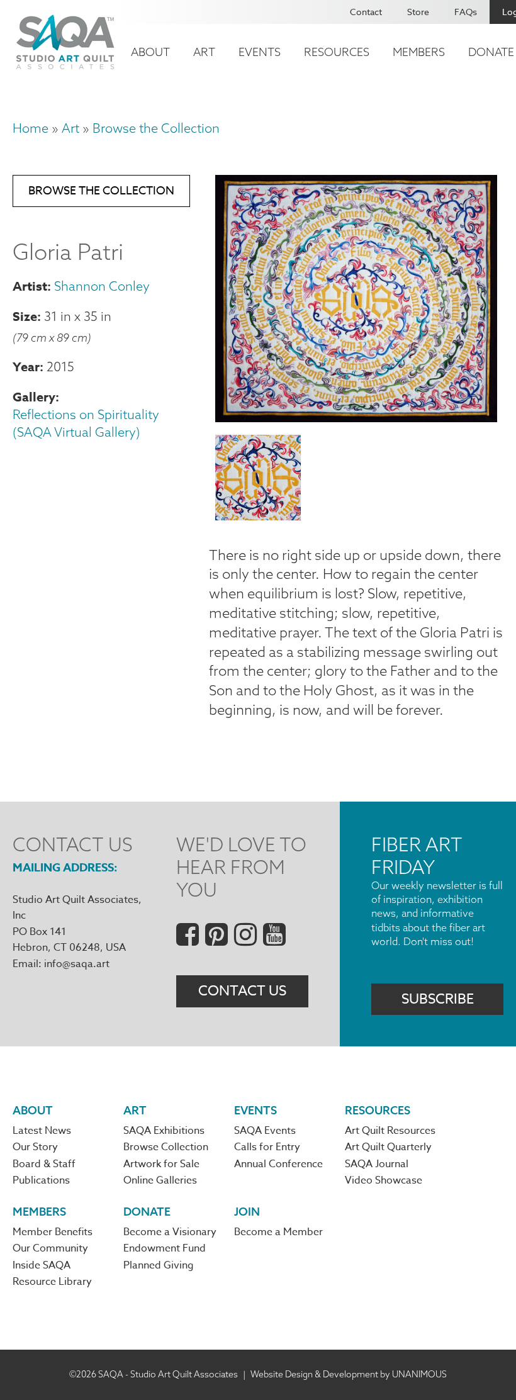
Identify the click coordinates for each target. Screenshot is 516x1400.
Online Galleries (160, 1180)
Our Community (50, 1248)
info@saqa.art (76, 964)
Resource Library (52, 1281)
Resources (336, 52)
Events (259, 52)
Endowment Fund (164, 1248)
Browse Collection (165, 1147)
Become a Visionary (169, 1232)
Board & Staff (44, 1164)
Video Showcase (383, 1180)
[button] (356, 417)
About (150, 52)
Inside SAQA (41, 1265)
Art (204, 52)
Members (419, 52)
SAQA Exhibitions (164, 1130)
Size (25, 316)
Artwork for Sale (161, 1164)
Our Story (35, 1147)
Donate (147, 1211)
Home (30, 128)
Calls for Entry (267, 1147)
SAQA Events (265, 1130)
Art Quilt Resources (390, 1130)
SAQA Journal (376, 1164)
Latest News (42, 1130)
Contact (366, 12)
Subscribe (437, 999)
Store (418, 12)
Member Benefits (53, 1232)
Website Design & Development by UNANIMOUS (348, 1374)
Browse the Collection (156, 128)
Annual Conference (278, 1164)
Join (247, 1211)
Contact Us (242, 991)
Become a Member (278, 1232)
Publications (41, 1180)
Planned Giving (158, 1265)
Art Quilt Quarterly (388, 1147)
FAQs (465, 12)
